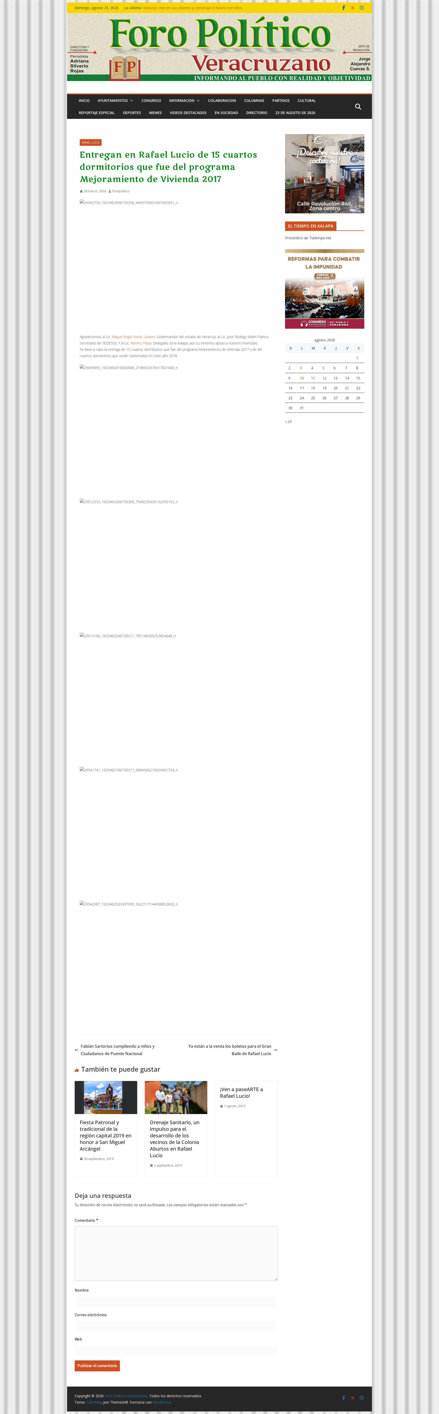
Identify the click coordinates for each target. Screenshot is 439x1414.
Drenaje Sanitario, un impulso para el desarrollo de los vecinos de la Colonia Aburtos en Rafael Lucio (174, 1139)
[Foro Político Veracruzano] (219, 16)
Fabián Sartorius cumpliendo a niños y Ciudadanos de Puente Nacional (118, 1049)
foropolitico (121, 191)
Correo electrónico (91, 1314)
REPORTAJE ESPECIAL (97, 112)
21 (347, 388)
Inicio (84, 100)
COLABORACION (222, 100)
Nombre (82, 1290)
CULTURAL (307, 100)
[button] (130, 100)
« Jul (288, 421)
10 (302, 378)
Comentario (86, 1220)
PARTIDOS (281, 100)
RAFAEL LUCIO (91, 142)
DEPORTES (132, 112)
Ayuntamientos (113, 100)
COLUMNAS (254, 100)
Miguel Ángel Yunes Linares (133, 336)
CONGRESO (151, 100)
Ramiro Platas (141, 343)
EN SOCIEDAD (226, 112)
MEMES (155, 112)
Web (78, 1339)
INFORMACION (181, 100)
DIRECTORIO (256, 112)
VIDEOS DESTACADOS (188, 112)
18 (313, 388)
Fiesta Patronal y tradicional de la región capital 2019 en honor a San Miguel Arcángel (105, 1135)
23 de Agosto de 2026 (295, 112)
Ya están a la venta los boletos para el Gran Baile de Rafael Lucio (230, 1049)
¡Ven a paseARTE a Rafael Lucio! (241, 1092)
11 (313, 378)
